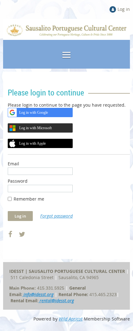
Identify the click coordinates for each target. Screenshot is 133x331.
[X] (22, 234)
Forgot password (56, 216)
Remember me (29, 199)
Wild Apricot (71, 319)
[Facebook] (10, 234)
